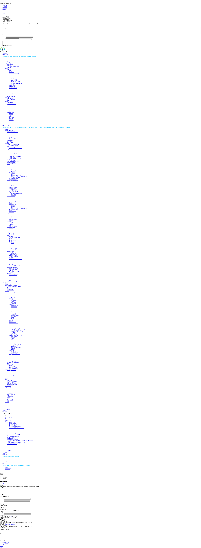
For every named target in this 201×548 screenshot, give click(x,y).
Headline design (11, 113)
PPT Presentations (8, 386)
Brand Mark (13, 343)
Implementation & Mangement (12, 267)
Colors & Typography (14, 345)
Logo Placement (11, 304)
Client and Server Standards (13, 255)
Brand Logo (9, 293)
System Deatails (13, 249)
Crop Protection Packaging (13, 313)
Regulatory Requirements (13, 275)
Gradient (12, 301)
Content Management (12, 270)
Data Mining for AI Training (15, 177)
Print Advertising (9, 141)
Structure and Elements (15, 315)
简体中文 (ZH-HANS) (6, 13)
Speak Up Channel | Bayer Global (12, 281)
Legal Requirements (12, 172)
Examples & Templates (10, 112)
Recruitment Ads (11, 114)
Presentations (11, 312)
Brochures (10, 116)
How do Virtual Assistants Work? (14, 265)
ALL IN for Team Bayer (11, 133)
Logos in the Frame (14, 307)
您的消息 (2, 487)
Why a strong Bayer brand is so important (11, 417)
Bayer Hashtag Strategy (13, 87)
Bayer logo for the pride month (14, 66)
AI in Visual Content (10, 437)
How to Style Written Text (13, 427)
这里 (11, 516)
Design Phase (11, 236)
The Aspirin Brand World (11, 445)
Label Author (13, 337)
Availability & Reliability (13, 187)
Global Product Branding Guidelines (11, 285)
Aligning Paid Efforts (12, 138)
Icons (12, 357)
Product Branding (5, 282)
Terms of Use (13, 173)
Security (10, 192)
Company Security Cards (11, 394)
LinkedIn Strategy (12, 157)
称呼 (1, 511)
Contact (4, 15)
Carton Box (13, 332)
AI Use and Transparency (11, 61)
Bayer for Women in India (11, 438)
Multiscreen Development (13, 226)
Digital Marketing (10, 364)
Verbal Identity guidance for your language (18, 78)
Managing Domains (14, 171)
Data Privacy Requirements (11, 163)
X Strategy (10, 154)
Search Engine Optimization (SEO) (12, 180)
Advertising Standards (8, 136)
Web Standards (13, 244)
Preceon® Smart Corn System (12, 444)
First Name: (4, 34)
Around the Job (9, 380)
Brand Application (6, 124)
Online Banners (11, 117)
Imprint (12, 174)
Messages (10, 110)
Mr (5, 32)
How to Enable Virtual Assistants (14, 271)
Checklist (10, 210)
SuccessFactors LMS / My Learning (15, 248)
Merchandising (13, 346)
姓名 (1, 512)
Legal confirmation (3, 525)
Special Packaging (14, 334)
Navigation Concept (12, 214)
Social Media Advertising (11, 137)
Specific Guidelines (12, 199)
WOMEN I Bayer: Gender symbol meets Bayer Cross (16, 442)
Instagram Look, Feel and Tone (14, 151)
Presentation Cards (10, 399)
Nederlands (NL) (5, 10)
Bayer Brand (5, 53)
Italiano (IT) (4, 9)
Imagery (10, 111)
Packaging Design (14, 353)
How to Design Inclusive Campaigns (15, 426)
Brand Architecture (8, 101)
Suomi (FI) (4, 11)
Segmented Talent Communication (12, 108)
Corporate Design (12, 184)
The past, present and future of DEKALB (13, 434)
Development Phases (12, 240)
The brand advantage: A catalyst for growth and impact (16, 449)
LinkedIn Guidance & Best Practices (15, 156)
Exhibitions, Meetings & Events (12, 99)
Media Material (7, 404)
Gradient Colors (13, 303)
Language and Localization (13, 256)
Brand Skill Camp (8, 420)
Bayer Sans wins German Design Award (13, 433)
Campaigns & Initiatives (9, 130)
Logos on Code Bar (14, 306)
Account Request (5, 462)
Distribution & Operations (11, 227)
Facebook (8, 146)
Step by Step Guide (14, 309)
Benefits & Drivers (12, 266)
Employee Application (6, 377)
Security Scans (13, 194)
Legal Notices (11, 218)
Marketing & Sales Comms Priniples (13, 362)
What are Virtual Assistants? (13, 264)
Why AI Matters (9, 59)
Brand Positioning (8, 63)
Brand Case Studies (8, 431)
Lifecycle (10, 200)
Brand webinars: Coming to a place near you (14, 443)
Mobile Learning (11, 258)
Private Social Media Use (11, 162)
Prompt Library (9, 62)
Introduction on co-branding (11, 91)
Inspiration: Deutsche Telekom (12, 447)
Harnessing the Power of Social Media (13, 144)
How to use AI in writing (13, 88)
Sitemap (1, 546)
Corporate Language (12, 75)
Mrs (5, 28)
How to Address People (13, 425)
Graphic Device (11, 72)
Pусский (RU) (5, 12)
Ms (5, 30)
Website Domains (14, 169)
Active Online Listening (11, 280)
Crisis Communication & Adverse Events (13, 279)
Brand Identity (7, 68)
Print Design (13, 359)
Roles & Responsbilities (13, 201)
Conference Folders (10, 396)
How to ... (6, 421)
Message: (4, 40)
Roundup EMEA (11, 350)
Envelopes (8, 397)
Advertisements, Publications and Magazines (14, 286)
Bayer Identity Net (8, 468)
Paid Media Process (12, 139)
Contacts (8, 164)
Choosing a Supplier (12, 204)
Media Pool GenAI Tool (9, 459)
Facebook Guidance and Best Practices (15, 148)
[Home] (2, 50)
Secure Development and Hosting (16, 193)
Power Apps (9, 407)
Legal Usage (13, 349)
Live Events (11, 119)
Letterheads (9, 391)
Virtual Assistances (8, 262)
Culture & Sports (9, 135)
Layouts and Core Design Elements (15, 237)
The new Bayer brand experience (12, 439)
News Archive (7, 451)
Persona (10, 109)
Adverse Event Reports (12, 179)
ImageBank (9, 363)
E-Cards (6, 379)
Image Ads (10, 115)
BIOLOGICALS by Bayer (13, 323)
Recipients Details (3, 509)
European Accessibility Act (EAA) (16, 175)
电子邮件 (2, 500)
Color (10, 70)
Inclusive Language (12, 77)
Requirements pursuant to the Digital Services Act (19, 176)
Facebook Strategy (12, 147)
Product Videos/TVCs (10, 290)
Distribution (11, 228)
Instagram (8, 149)
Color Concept (13, 302)
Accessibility (13, 84)
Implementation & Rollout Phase (14, 246)
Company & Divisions (12, 85)
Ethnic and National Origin (15, 81)
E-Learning (6, 230)
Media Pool (4, 453)
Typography (11, 71)
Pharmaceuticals (7, 371)
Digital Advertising (10, 140)
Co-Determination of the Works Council (15, 259)
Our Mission (9, 67)
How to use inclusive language (12, 424)
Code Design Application (11, 311)
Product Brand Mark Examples (16, 347)
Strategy (10, 198)
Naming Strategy (11, 215)
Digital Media (11, 320)
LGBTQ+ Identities (14, 80)
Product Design (13, 360)
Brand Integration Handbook (11, 370)
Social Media (11, 118)
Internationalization (12, 222)
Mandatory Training (12, 260)
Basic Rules (15, 170)
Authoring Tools (11, 242)
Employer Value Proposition (11, 107)
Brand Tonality (11, 76)
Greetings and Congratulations (12, 381)
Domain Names (11, 168)
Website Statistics (14, 189)
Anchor (12, 299)
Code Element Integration (15, 310)
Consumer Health (7, 369)
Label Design (13, 317)
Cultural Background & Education (16, 83)
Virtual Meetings (11, 120)
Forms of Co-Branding (10, 92)
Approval (10, 203)
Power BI (8, 406)
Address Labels (9, 395)
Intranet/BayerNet (12, 185)
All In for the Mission (10, 435)
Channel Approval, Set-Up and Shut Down (14, 145)
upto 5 (4, 504)
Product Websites (11, 183)
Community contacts (3, 538)
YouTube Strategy (12, 160)
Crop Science (7, 291)
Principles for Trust (10, 60)
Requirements (9, 273)
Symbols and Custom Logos (11, 104)
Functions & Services (12, 188)
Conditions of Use (6, 542)
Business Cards (9, 392)
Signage (8, 100)
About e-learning (11, 233)
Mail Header (7, 402)
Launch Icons (11, 217)
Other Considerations (10, 251)
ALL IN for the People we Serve (12, 132)
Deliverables (11, 257)
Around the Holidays (10, 382)
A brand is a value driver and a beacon (13, 436)
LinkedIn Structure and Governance (15, 158)
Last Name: (4, 35)
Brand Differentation (12, 297)
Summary (10, 296)
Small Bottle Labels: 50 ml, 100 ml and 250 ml (18, 329)
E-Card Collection (10, 385)
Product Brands (9, 105)
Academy (4, 410)
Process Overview (14, 336)
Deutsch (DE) (5, 6)
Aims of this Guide (12, 234)
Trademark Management (11, 103)
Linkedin (8, 155)
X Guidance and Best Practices (14, 153)
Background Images (8, 387)
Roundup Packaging (12, 361)
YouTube (8, 159)
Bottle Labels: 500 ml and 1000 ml (16, 330)
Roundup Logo (13, 351)
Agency (12, 338)
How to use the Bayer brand (11, 423)
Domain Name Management (13, 368)
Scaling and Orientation (13, 219)
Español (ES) (5, 7)
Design (8, 182)
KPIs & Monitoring (12, 366)
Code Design (9, 294)
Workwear (6, 408)
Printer (12, 339)
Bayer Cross (9, 65)
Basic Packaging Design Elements (16, 328)
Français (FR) (5, 8)
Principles (10, 223)
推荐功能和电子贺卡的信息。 (10, 524)
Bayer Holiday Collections (11, 383)
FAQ (7, 121)
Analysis (10, 241)
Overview (6, 129)
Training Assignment (12, 253)
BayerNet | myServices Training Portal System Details (18, 247)
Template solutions (10, 393)
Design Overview (14, 314)
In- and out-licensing (10, 93)
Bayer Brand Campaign (11, 131)
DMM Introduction (8, 461)
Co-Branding (11, 321)
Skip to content (2, 0)
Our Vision (10, 365)
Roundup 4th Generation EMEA (14, 354)
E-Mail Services (13, 190)
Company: (4, 36)
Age (11, 82)
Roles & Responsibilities (13, 269)
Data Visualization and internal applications (12, 405)
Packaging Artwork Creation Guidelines (15, 335)
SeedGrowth (9, 441)
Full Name (2, 498)
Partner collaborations (10, 94)
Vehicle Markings (7, 409)
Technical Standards (14, 250)
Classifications (11, 212)
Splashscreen (11, 220)
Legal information (3, 523)
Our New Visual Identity (11, 292)
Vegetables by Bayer (10, 450)
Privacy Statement (5, 543)
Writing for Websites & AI (11, 196)
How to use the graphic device (12, 429)
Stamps (8, 401)
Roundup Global (11, 341)
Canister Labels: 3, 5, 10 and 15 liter (17, 331)
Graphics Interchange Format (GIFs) (13, 161)
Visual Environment (10, 98)
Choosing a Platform (12, 211)
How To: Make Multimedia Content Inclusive (16, 428)
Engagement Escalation (10, 278)
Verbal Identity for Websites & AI (14, 89)
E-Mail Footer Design (10, 389)
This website (5, 477)
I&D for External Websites (13, 191)
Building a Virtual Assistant (13, 268)
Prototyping (11, 224)
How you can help (8, 419)
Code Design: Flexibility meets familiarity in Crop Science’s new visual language (20, 440)
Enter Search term (3, 472)
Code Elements (13, 300)
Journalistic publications (11, 96)
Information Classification (13, 254)
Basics (8, 263)
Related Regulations (10, 123)
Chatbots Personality (10, 272)
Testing (10, 225)
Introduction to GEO (10, 432)
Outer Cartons (13, 333)
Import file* (2, 518)
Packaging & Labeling (12, 375)
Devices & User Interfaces (13, 374)
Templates (10, 238)
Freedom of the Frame (14, 305)
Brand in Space (7, 97)
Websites (6, 165)
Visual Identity (9, 69)
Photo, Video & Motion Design (14, 73)
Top (1, 547)
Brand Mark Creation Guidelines (16, 344)
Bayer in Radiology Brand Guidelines (15, 373)
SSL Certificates (13, 195)
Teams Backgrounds (12, 322)
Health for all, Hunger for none (12, 384)
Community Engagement (9, 276)
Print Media (11, 319)
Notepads (8, 398)
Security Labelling (10, 400)
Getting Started (9, 202)
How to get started (12, 167)
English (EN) (5, 5)
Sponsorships (9, 95)
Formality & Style (12, 86)
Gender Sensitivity (14, 79)
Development (9, 186)
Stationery (6, 390)
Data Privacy (9, 122)
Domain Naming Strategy (13, 367)
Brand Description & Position (16, 342)
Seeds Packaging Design (13, 318)
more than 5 (4, 506)
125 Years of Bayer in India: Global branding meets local (16, 448)
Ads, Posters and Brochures (13, 325)
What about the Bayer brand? (9, 418)
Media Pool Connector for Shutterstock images (12, 460)
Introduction (9, 232)
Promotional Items (10, 142)
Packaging (8, 288)
